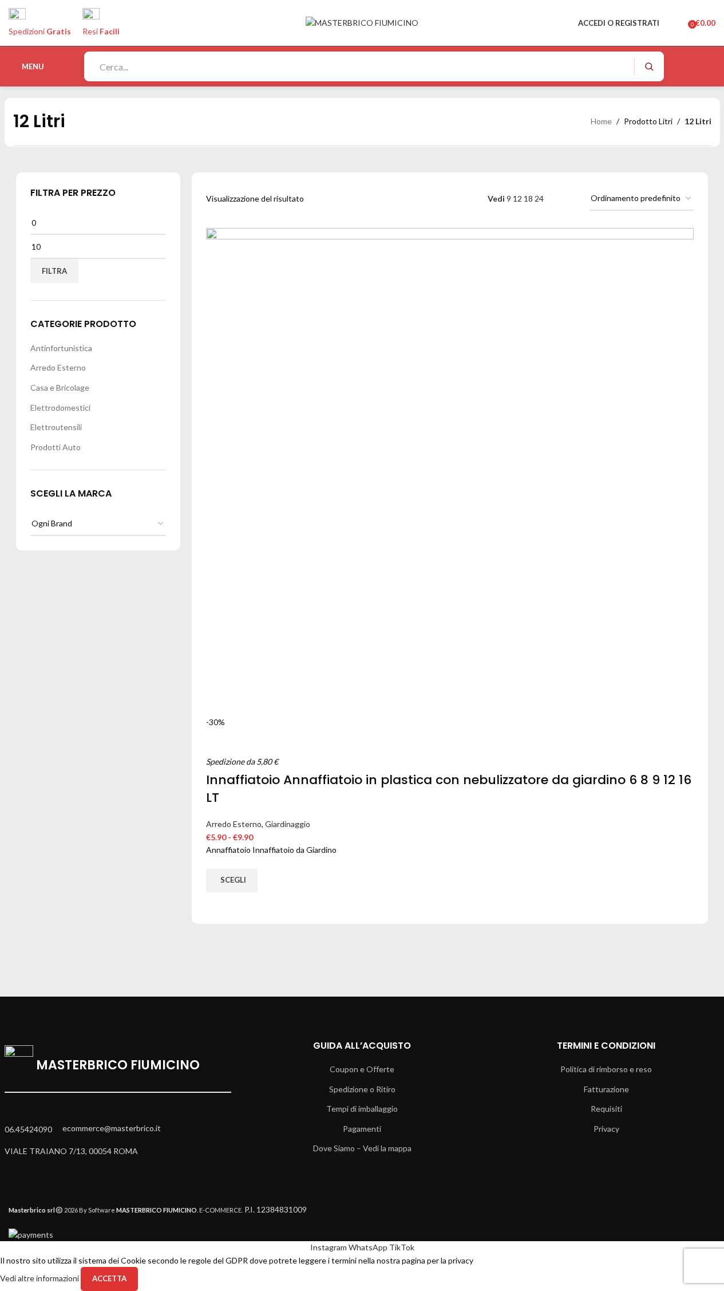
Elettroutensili (56, 427)
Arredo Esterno (58, 367)
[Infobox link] (362, 43)
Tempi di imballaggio (362, 1108)
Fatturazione (606, 1089)
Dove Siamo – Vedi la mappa (362, 1148)
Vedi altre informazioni (40, 1278)
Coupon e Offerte (362, 1069)
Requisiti (606, 1108)
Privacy (606, 1128)
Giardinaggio (287, 824)
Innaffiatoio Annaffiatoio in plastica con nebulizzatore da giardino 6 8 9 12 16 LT (448, 788)
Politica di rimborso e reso (606, 1069)
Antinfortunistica (61, 348)
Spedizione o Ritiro (362, 1089)
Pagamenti (362, 1128)
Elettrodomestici (60, 407)
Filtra (54, 270)
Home (601, 121)
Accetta (109, 1278)
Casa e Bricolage (59, 387)
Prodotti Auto (55, 447)
